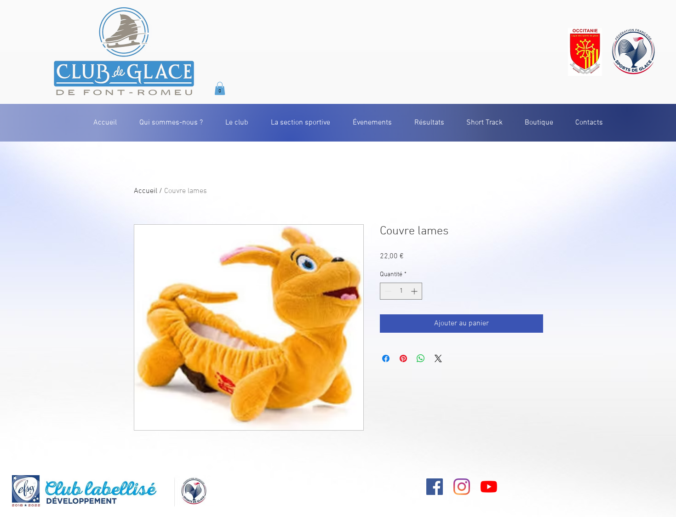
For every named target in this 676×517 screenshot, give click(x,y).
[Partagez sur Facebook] (385, 358)
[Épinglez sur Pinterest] (403, 358)
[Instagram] (461, 486)
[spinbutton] (401, 291)
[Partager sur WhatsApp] (420, 358)
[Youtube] (489, 486)
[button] (219, 88)
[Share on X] (438, 358)
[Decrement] (387, 291)
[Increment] (415, 291)
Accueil (145, 191)
